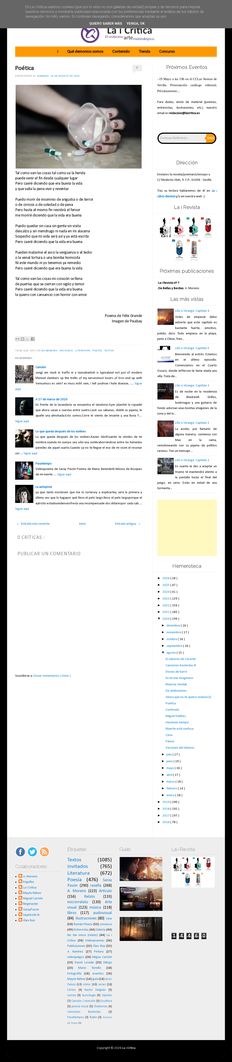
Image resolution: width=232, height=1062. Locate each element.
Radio (93, 1017)
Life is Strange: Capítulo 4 (192, 311)
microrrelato (77, 902)
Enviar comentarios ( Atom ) (52, 676)
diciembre (174, 625)
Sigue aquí (22, 421)
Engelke (28, 882)
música (95, 907)
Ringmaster (30, 904)
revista (71, 995)
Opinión (107, 995)
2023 (166, 598)
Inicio (82, 524)
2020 (166, 619)
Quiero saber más (105, 23)
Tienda (144, 52)
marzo (171, 781)
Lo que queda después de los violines (61, 431)
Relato (89, 897)
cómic (87, 984)
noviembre (174, 632)
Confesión (172, 710)
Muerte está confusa (179, 729)
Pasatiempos (75, 1017)
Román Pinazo (83, 924)
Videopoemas (94, 940)
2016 (166, 822)
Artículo (105, 891)
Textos (109, 350)
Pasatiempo (44, 463)
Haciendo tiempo (177, 722)
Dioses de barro (176, 672)
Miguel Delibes (176, 716)
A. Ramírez (75, 951)
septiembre (175, 646)
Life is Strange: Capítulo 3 (192, 385)
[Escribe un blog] (22, 339)
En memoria (49, 350)
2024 (166, 592)
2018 (166, 809)
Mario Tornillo (89, 968)
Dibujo (107, 962)
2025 (166, 585)
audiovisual (102, 913)
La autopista (44, 487)
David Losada (84, 962)
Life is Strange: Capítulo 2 (192, 423)
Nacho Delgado (95, 989)
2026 (166, 578)
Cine (109, 918)
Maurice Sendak (176, 684)
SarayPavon (31, 909)
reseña (95, 885)
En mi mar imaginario (179, 678)
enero (171, 795)
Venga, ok (136, 23)
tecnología (89, 995)
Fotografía (74, 973)
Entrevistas (81, 929)
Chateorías (101, 1006)
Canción (41, 367)
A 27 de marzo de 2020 (52, 399)
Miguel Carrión (33, 898)
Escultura (106, 1001)
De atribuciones (176, 691)
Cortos (71, 989)
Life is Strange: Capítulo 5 (192, 348)
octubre (172, 639)
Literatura (83, 350)
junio (170, 761)
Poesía (97, 350)
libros (71, 913)
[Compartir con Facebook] (32, 339)
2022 (166, 605)
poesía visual (80, 1006)
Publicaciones (76, 946)
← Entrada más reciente (33, 524)
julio (170, 754)
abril (170, 775)
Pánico (170, 741)
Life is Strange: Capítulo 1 (192, 460)
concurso (106, 924)
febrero (172, 788)
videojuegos (75, 957)
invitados (67, 350)
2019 (166, 802)
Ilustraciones (86, 918)
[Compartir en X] (27, 339)
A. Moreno (30, 876)
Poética (24, 68)
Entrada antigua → (128, 524)
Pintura (99, 951)
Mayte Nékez (32, 893)
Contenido (121, 52)
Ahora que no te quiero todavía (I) (188, 697)
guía (95, 979)
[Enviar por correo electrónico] (17, 339)
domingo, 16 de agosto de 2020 (58, 76)
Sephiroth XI (31, 915)
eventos (98, 973)
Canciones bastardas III (181, 665)
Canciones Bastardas (84, 1011)
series (102, 984)
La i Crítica (29, 887)
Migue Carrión (102, 957)
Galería (100, 929)
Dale (210, 138)
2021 (166, 612)
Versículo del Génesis (180, 748)
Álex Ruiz (29, 920)
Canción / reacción (83, 1001)
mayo (171, 768)
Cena (169, 735)
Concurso (167, 52)
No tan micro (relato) (82, 935)
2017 (166, 815)
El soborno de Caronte (181, 659)
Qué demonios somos (85, 52)
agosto (172, 653)
